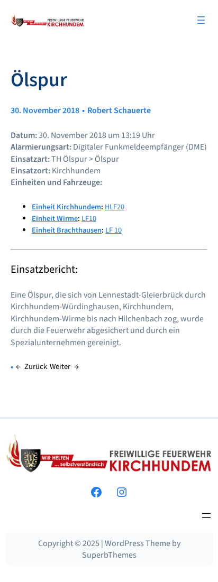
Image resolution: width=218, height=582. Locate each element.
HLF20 (114, 207)
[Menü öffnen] (201, 20)
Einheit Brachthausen (67, 230)
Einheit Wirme (55, 218)
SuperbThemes (109, 555)
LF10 (88, 218)
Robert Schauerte (119, 110)
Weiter (60, 366)
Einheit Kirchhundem (66, 207)
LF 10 (113, 230)
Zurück (35, 366)
